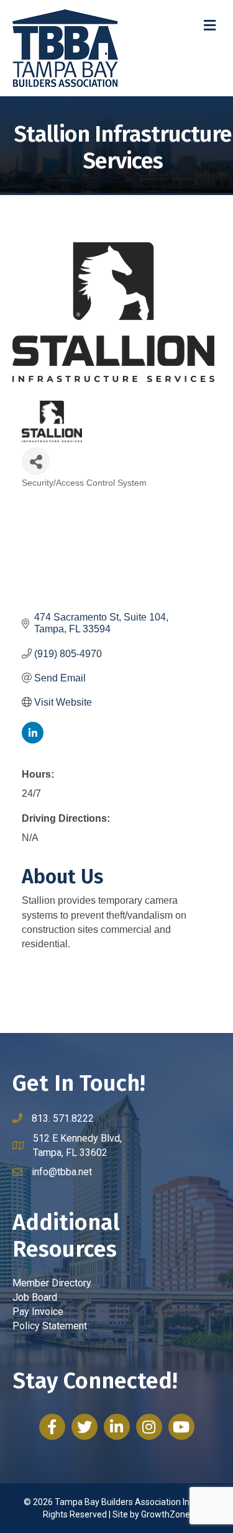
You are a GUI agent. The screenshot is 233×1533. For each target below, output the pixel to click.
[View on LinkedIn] (32, 740)
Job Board (34, 1297)
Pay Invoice (37, 1311)
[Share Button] (36, 461)
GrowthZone (165, 1514)
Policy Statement (49, 1326)
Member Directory (51, 1283)
